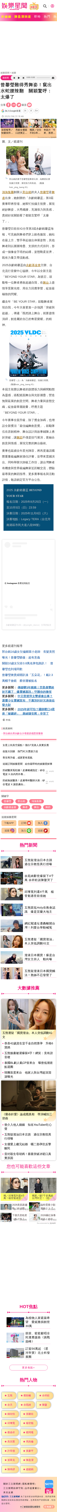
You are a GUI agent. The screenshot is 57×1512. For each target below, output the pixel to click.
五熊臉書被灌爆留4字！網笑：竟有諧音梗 (28, 1055)
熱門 (47, 16)
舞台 (46, 282)
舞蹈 (20, 437)
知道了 (50, 1507)
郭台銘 (27, 192)
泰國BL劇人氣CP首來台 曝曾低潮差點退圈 (28, 1064)
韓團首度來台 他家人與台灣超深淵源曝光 (27, 1074)
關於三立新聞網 (12, 1483)
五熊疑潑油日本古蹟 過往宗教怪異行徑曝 (27, 1136)
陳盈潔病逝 (22, 16)
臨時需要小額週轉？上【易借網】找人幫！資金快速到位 (47, 1206)
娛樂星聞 (5, 73)
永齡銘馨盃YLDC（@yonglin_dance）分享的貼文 (28, 625)
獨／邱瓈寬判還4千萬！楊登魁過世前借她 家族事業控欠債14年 (14, 1196)
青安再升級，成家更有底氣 (17, 757)
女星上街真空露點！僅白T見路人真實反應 (26, 745)
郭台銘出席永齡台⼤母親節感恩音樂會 (23, 733)
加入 (40, 823)
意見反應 (8, 1492)
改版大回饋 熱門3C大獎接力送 (20, 751)
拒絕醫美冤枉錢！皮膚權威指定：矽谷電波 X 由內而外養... (24, 772)
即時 (37, 16)
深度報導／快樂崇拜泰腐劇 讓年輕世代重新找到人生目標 (7, 132)
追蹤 (7, 830)
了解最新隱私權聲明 (31, 1507)
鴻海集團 (8, 192)
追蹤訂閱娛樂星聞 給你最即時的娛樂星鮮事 (27, 764)
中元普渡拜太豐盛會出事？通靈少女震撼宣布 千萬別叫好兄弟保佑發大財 (28, 700)
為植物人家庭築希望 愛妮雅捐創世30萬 (37, 1322)
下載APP (9, 823)
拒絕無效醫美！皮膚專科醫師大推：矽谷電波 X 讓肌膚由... (24, 782)
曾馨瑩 (44, 192)
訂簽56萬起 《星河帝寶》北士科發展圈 (37, 1352)
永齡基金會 (33, 265)
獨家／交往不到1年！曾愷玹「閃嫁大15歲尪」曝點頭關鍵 (35, 132)
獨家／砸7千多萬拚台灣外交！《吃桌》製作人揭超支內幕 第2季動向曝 (42, 1196)
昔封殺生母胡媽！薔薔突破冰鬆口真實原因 (27, 1156)
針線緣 (6, 16)
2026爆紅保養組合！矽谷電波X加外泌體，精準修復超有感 (48, 1217)
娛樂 (14, 73)
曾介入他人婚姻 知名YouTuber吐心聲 (28, 1126)
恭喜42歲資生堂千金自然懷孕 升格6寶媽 (28, 1045)
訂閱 (23, 823)
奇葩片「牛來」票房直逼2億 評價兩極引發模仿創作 (49, 132)
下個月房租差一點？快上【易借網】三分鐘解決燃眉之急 (19, 1217)
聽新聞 (6, 78)
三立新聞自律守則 (13, 1488)
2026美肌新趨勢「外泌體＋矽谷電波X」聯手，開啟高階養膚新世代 (19, 1206)
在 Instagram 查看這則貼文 (17, 583)
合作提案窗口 (32, 1488)
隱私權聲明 (28, 1483)
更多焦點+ (28, 1367)
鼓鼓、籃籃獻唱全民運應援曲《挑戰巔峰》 (37, 1337)
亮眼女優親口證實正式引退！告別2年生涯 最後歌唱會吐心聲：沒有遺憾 (21, 132)
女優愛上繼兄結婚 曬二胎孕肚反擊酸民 (27, 1146)
